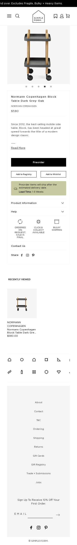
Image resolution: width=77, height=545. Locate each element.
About (38, 402)
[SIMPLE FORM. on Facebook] (31, 527)
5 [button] (51, 87)
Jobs (38, 482)
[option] (38, 53)
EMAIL (20, 513)
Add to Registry (23, 174)
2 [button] (32, 87)
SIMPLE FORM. (39, 540)
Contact (38, 411)
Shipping (38, 438)
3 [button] (39, 87)
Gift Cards (38, 455)
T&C (38, 420)
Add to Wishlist (53, 174)
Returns (38, 446)
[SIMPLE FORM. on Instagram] (27, 255)
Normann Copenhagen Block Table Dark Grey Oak (21, 332)
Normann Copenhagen (24, 106)
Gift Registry (38, 464)
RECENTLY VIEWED (19, 280)
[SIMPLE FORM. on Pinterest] (46, 527)
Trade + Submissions (38, 473)
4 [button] (45, 87)
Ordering (38, 429)
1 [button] (26, 87)
